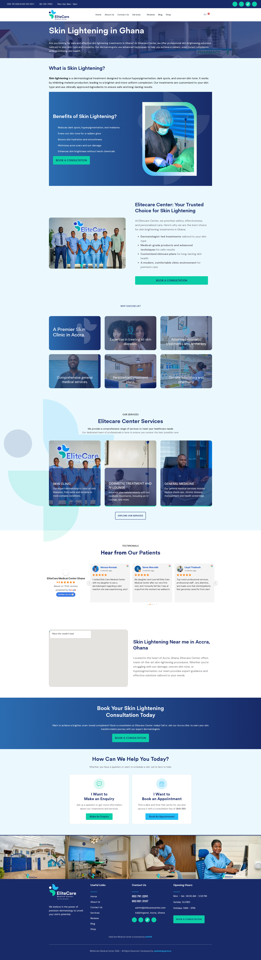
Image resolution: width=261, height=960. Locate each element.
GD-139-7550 (45, 4)
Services (136, 14)
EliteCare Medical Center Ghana (66, 578)
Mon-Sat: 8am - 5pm (67, 4)
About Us (109, 14)
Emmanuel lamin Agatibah (198, 567)
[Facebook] (234, 4)
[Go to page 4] (156, 604)
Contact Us (123, 14)
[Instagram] (241, 4)
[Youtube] (254, 4)
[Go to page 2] (152, 604)
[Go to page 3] (154, 604)
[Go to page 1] (150, 604)
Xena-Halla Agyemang (154, 567)
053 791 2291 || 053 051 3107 (20, 4)
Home (98, 14)
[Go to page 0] (147, 604)
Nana (103, 567)
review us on (64, 594)
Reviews (151, 14)
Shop (168, 14)
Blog (160, 14)
